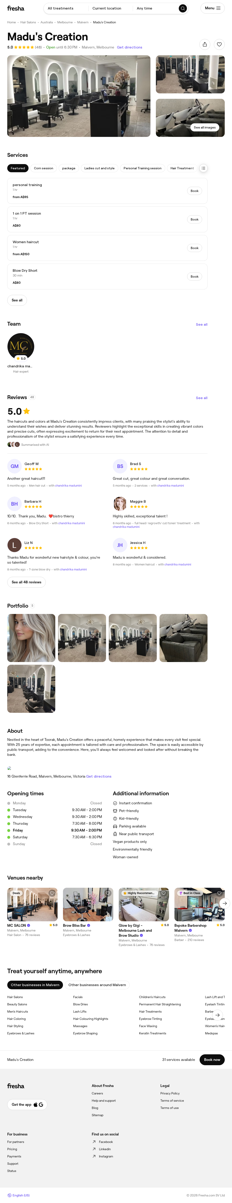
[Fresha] (15, 8)
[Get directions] (107, 768)
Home (11, 22)
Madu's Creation (104, 22)
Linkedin (105, 1149)
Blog (95, 1108)
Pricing (12, 1149)
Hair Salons (28, 22)
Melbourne (65, 22)
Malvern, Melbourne (98, 47)
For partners (15, 1142)
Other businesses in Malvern (35, 985)
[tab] (18, 168)
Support (12, 1163)
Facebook (106, 1142)
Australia (47, 22)
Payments (14, 1156)
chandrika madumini (68, 485)
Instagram (106, 1156)
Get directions (129, 47)
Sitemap (97, 1115)
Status (11, 1171)
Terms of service (172, 1100)
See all (202, 324)
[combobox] (66, 8)
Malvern (83, 22)
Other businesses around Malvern (97, 985)
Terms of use (169, 1108)
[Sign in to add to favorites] (219, 44)
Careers (97, 1093)
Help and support (104, 1100)
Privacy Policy (170, 1093)
